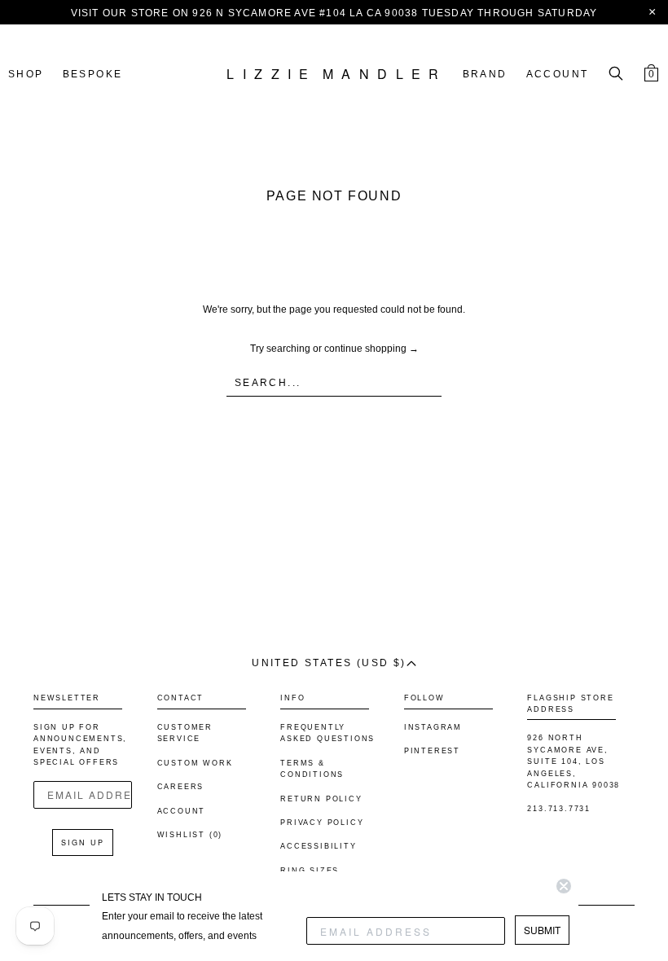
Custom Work (195, 763)
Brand (485, 74)
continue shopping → (371, 348)
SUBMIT (542, 930)
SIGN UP (82, 842)
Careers (180, 787)
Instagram (433, 727)
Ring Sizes (309, 871)
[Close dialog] (564, 886)
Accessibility (318, 846)
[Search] (616, 75)
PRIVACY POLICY (321, 822)
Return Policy (321, 799)
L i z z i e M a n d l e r (333, 74)
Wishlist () (190, 835)
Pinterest (432, 751)
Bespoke (93, 74)
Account (557, 74)
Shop (26, 74)
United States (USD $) (329, 663)
